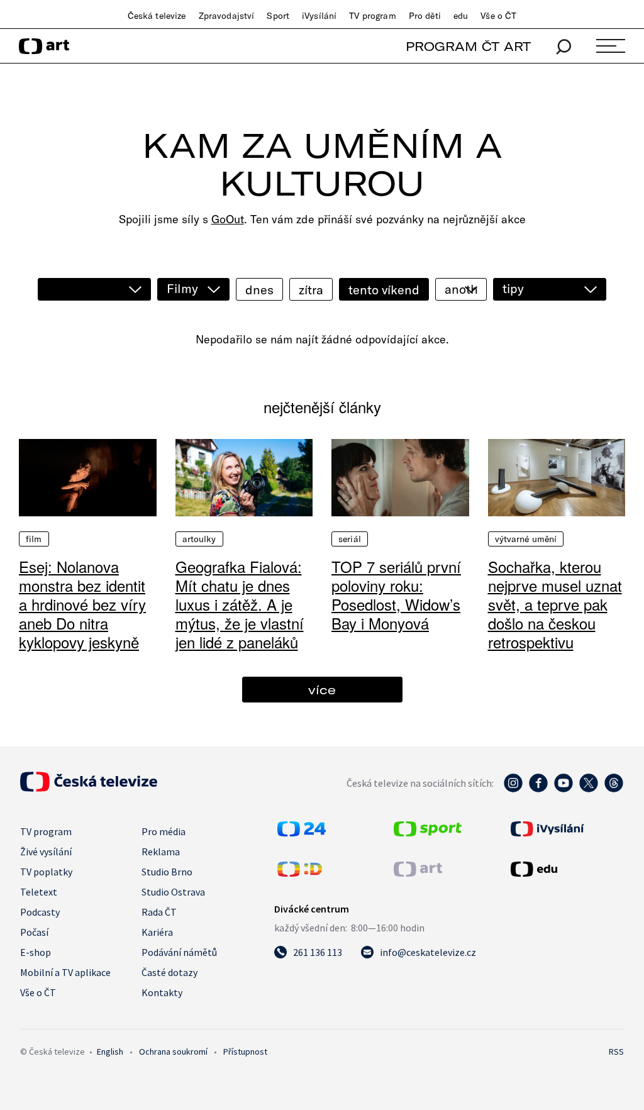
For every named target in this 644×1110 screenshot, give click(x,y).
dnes (259, 289)
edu (460, 15)
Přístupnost (245, 1051)
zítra (311, 289)
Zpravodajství (227, 15)
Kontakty (162, 992)
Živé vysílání (46, 851)
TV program (372, 15)
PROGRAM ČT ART (468, 46)
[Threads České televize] (614, 789)
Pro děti (425, 15)
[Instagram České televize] (513, 789)
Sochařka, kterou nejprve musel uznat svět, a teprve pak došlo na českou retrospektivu (555, 604)
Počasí (34, 932)
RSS (616, 1051)
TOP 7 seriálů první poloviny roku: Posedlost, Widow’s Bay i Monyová (396, 594)
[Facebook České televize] (538, 789)
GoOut (227, 219)
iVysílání (319, 15)
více (322, 689)
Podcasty (40, 912)
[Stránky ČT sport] (428, 832)
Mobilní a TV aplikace (65, 972)
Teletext (38, 891)
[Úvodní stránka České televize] (88, 788)
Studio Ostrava (173, 891)
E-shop (35, 952)
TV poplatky (46, 871)
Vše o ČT (498, 15)
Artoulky (199, 539)
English (110, 1051)
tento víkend (383, 289)
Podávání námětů (179, 952)
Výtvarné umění (526, 539)
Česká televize (157, 15)
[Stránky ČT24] (301, 832)
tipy (513, 288)
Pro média (164, 831)
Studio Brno (167, 871)
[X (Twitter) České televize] (589, 789)
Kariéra (157, 932)
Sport (278, 15)
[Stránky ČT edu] (566, 869)
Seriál (349, 539)
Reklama (161, 851)
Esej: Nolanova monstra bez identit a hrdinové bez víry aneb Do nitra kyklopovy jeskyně (82, 604)
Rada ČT (159, 912)
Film (34, 539)
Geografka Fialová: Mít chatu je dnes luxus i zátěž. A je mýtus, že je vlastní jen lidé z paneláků (239, 604)
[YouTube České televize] (563, 789)
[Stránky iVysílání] (566, 828)
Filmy (182, 288)
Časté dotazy (169, 972)
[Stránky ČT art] (418, 873)
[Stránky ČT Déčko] (299, 873)
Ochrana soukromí (173, 1051)
